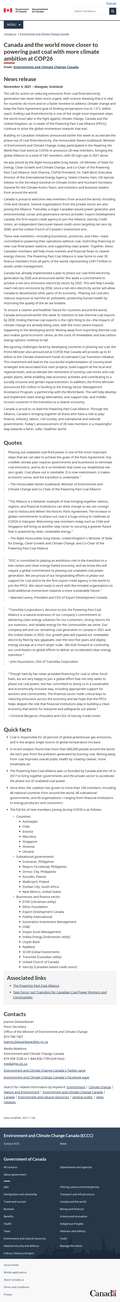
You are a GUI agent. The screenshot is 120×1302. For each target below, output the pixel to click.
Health (8, 1224)
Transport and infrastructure (77, 1194)
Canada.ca (10, 34)
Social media (11, 1265)
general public (82, 1097)
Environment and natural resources (43, 1097)
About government (15, 1174)
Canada (9, 1097)
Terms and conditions (16, 1287)
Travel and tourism (15, 1201)
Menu (12, 24)
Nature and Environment (21, 1092)
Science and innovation (73, 1216)
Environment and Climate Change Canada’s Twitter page (44, 1070)
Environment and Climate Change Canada (44, 34)
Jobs (6, 1187)
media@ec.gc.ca (15, 1064)
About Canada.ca (14, 1279)
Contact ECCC (12, 1143)
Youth (63, 1238)
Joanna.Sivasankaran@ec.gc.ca (26, 1042)
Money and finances (72, 1209)
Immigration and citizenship (20, 1194)
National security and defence (21, 1246)
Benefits (8, 1216)
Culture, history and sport (19, 1253)
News (63, 1143)
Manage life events (71, 1246)
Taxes (7, 1231)
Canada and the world (73, 1201)
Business (9, 1209)
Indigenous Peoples (71, 1224)
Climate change (100, 1087)
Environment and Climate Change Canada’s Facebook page (46, 1077)
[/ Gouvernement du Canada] (26, 10)
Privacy (8, 1294)
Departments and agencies (76, 1167)
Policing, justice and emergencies (79, 1187)
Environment (76, 1087)
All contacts (10, 1167)
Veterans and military (72, 1231)
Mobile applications (15, 1272)
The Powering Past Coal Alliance (36, 985)
